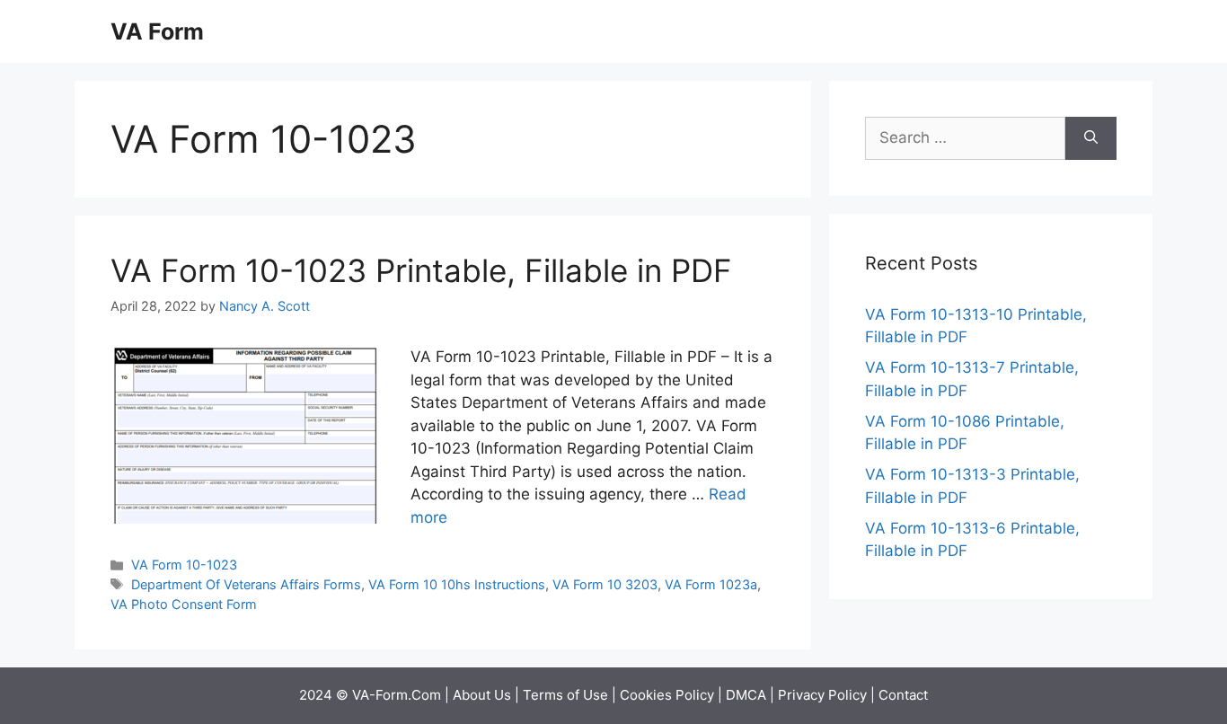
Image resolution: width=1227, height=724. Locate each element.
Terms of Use (565, 694)
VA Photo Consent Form (183, 604)
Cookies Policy (667, 694)
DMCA (746, 694)
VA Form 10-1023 (184, 564)
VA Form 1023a (711, 584)
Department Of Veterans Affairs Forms (246, 584)
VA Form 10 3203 (605, 584)
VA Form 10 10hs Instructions (456, 584)
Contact (903, 694)
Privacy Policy (822, 694)
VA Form (157, 31)
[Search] (1091, 138)
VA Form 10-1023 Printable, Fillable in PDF (421, 270)
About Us (482, 694)
